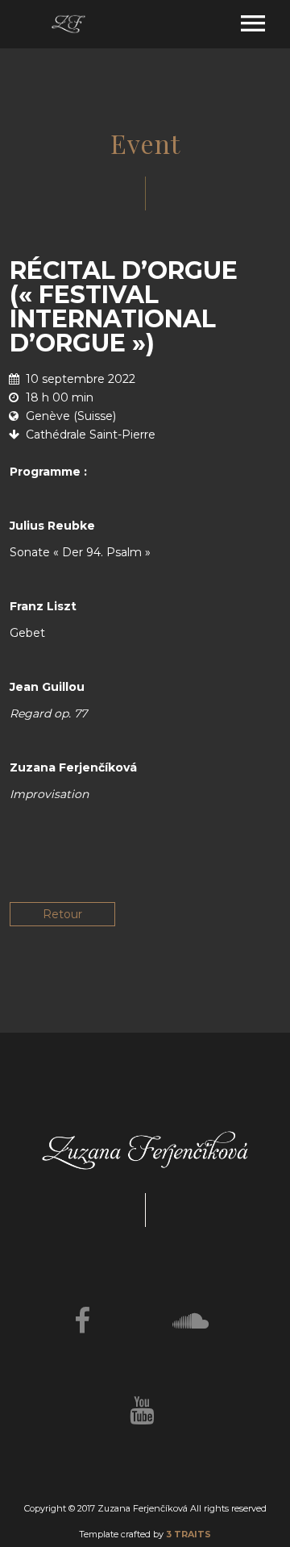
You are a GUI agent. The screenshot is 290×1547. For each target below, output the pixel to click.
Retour (62, 914)
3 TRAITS (188, 1534)
